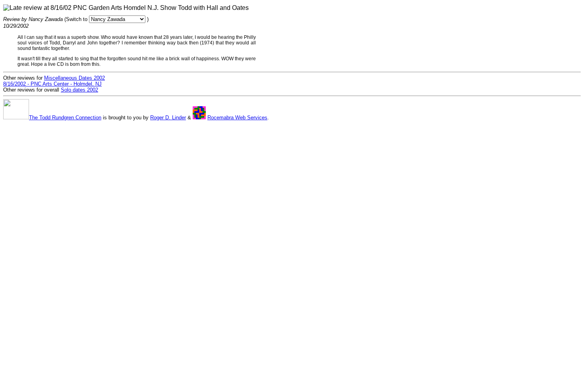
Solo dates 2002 (79, 90)
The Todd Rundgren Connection (65, 118)
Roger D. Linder (168, 118)
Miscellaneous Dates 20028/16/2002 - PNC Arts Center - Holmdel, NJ (54, 81)
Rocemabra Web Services (237, 118)
